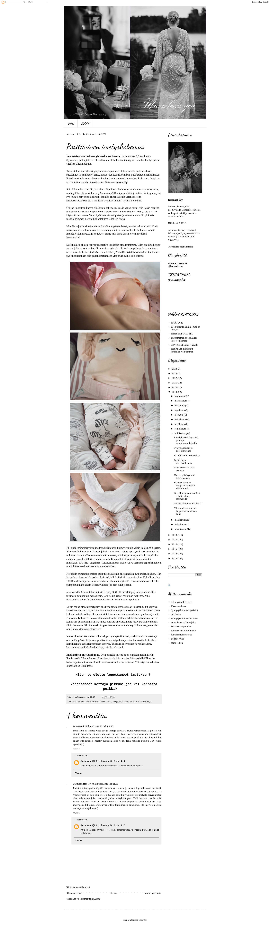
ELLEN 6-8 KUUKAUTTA (187, 455)
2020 (174, 387)
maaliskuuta (181, 519)
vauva (132, 701)
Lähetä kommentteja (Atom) (87, 898)
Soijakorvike (177, 638)
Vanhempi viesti (153, 893)
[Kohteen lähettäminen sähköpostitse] (103, 697)
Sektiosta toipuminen (181, 626)
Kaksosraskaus (178, 606)
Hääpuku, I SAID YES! (182, 333)
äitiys (149, 701)
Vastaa (76, 748)
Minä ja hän (177, 643)
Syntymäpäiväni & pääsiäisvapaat (183, 449)
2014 (174, 553)
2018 (174, 535)
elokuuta (179, 414)
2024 (174, 368)
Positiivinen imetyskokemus (183, 461)
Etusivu (113, 893)
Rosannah (86, 761)
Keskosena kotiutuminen (183, 630)
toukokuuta (181, 428)
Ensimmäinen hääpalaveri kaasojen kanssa (184, 339)
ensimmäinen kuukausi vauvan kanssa (94, 701)
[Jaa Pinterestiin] (113, 697)
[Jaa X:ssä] (108, 697)
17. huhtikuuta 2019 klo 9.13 (99, 726)
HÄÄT (85, 123)
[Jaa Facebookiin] (111, 697)
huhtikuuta (180, 433)
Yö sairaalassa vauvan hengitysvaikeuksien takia (185, 511)
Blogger (143, 920)
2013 (174, 558)
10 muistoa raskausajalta (183, 622)
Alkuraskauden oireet (182, 602)
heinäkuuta (180, 419)
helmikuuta (180, 524)
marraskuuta (181, 400)
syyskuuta (180, 410)
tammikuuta (181, 529)
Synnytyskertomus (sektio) (184, 610)
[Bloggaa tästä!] (105, 697)
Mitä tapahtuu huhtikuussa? (188, 503)
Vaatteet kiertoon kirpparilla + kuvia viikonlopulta (184, 485)
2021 (174, 382)
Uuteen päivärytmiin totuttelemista (184, 476)
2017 (174, 539)
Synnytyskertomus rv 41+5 (184, 618)
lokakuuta (180, 405)
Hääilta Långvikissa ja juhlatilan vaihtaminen (182, 350)
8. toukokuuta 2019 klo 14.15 (110, 825)
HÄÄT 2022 (177, 322)
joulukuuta (180, 396)
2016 (174, 544)
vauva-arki (141, 701)
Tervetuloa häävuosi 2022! (184, 344)
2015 (174, 549)
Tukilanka (176, 614)
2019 (174, 392)
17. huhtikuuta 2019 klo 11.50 (103, 783)
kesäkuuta (180, 424)
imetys (115, 701)
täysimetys (124, 701)
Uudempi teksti (74, 893)
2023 (174, 373)
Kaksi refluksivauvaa (181, 634)
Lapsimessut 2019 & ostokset (184, 469)
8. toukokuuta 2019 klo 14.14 (110, 761)
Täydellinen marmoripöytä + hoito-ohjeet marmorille (187, 496)
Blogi (71, 123)
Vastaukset (82, 755)
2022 (174, 378)
